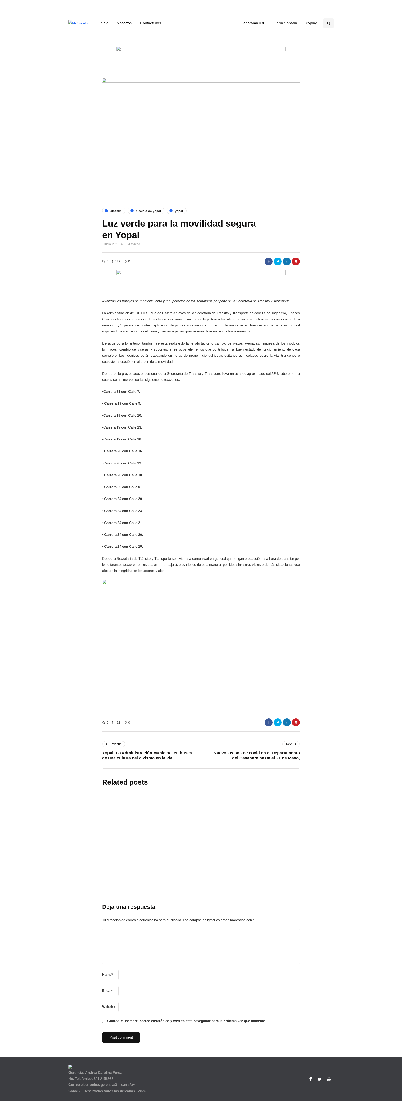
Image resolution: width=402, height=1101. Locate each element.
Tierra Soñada (285, 23)
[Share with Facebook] (269, 261)
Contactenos (150, 23)
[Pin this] (296, 261)
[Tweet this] (278, 261)
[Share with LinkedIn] (287, 261)
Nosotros (124, 23)
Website (108, 1007)
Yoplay (311, 23)
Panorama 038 (253, 23)
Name (107, 975)
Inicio (104, 23)
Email (107, 991)
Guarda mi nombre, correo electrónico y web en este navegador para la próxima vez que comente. (186, 1021)
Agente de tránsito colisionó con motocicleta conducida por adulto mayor (190, 906)
